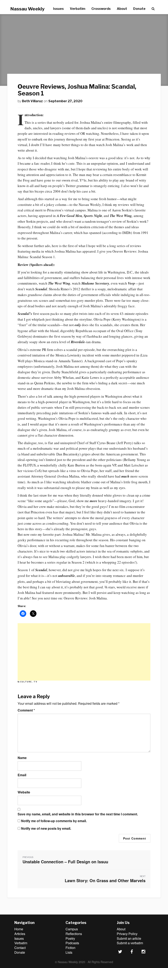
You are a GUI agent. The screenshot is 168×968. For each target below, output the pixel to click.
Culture (26, 682)
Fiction (70, 947)
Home (18, 929)
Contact (20, 947)
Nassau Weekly (27, 9)
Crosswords (101, 9)
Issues (58, 9)
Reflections (74, 933)
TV (35, 682)
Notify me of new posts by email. (46, 828)
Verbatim (77, 9)
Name (22, 758)
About (122, 9)
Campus (72, 929)
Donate (139, 9)
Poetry (70, 938)
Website (24, 792)
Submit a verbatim (130, 943)
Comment (26, 710)
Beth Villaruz (32, 101)
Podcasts (72, 943)
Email (22, 775)
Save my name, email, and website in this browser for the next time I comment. (78, 814)
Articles (19, 933)
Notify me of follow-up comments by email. (54, 821)
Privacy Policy (127, 933)
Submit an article (129, 938)
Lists (69, 952)
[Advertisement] (84, 652)
